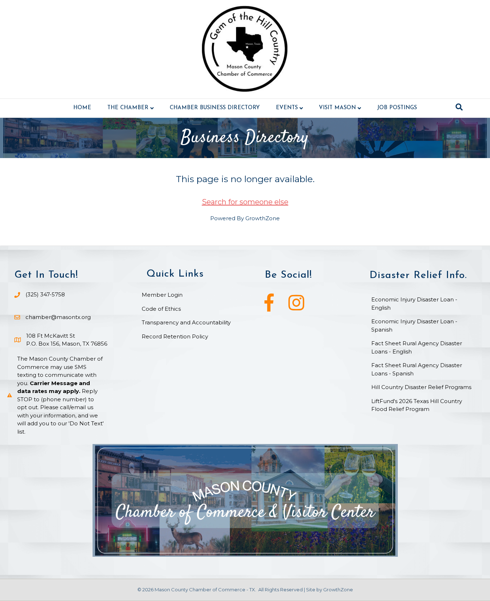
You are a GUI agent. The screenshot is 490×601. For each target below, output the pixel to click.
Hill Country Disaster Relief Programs (421, 387)
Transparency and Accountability (186, 322)
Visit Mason (337, 108)
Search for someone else (245, 202)
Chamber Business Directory (215, 108)
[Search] (459, 107)
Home (82, 108)
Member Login (162, 294)
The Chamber (128, 108)
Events (287, 108)
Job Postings (397, 108)
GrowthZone (262, 218)
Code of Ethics (161, 308)
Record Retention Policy (175, 336)
